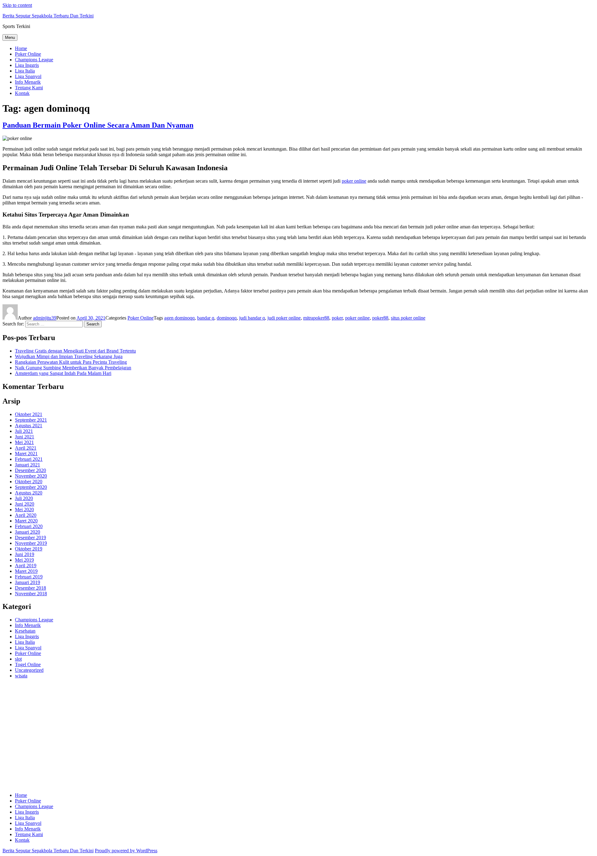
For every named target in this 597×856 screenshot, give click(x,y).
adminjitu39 (44, 317)
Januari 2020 (27, 532)
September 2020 (31, 487)
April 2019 (25, 565)
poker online (354, 181)
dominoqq (227, 317)
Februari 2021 (29, 459)
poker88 (380, 317)
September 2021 (31, 420)
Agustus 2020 (28, 492)
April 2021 (25, 448)
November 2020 (31, 476)
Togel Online (28, 664)
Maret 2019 (26, 571)
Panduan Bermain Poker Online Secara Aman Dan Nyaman (97, 125)
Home (21, 48)
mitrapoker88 (316, 317)
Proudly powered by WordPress (126, 850)
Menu (10, 37)
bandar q (205, 317)
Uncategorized (29, 670)
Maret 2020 (26, 520)
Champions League (34, 59)
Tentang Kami (29, 87)
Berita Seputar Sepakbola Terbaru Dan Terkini (48, 15)
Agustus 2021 (28, 425)
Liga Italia (25, 70)
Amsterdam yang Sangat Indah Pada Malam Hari (63, 373)
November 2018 (31, 593)
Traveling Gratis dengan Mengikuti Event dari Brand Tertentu (75, 350)
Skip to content (17, 5)
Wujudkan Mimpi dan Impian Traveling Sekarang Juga (69, 356)
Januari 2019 (27, 582)
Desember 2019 (30, 537)
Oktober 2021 (28, 414)
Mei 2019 (24, 560)
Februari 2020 (29, 526)
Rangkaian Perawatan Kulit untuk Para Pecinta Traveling (71, 362)
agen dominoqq (179, 317)
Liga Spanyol (28, 76)
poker (337, 317)
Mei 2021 (24, 442)
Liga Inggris (27, 65)
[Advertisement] (189, 738)
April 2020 (25, 515)
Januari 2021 (27, 464)
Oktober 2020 (28, 481)
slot (18, 659)
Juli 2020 (24, 498)
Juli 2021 (24, 431)
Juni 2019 (24, 554)
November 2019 (31, 543)
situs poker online (408, 317)
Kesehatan (25, 631)
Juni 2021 (24, 436)
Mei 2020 (24, 509)
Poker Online (28, 54)
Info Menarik (28, 82)
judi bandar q (252, 317)
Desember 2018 (30, 588)
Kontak (22, 93)
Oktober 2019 (28, 548)
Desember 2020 (30, 470)
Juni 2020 (24, 504)
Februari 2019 (29, 576)
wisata (21, 675)
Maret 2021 (26, 453)
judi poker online (284, 317)
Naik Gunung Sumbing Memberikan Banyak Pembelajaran (73, 367)
